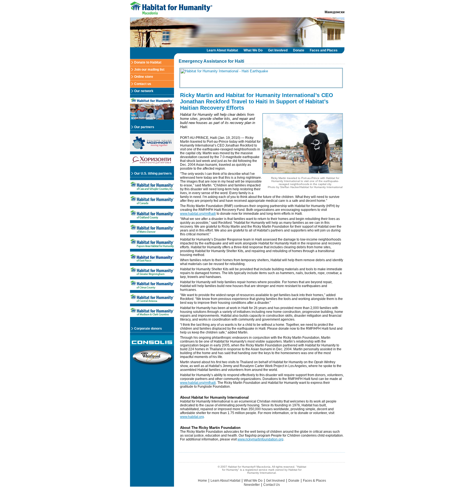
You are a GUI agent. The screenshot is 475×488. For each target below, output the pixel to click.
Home (202, 481)
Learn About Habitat (222, 50)
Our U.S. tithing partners (153, 173)
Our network (143, 91)
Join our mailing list (149, 69)
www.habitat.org (192, 417)
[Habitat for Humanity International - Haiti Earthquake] (262, 86)
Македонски (334, 12)
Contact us (142, 84)
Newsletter (252, 485)
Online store (143, 77)
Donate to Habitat (147, 62)
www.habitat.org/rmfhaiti (198, 214)
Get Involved (278, 50)
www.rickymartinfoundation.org (260, 439)
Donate (298, 50)
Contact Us (271, 485)
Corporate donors (148, 328)
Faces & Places (314, 481)
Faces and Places (324, 50)
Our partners (144, 127)
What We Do (253, 50)
